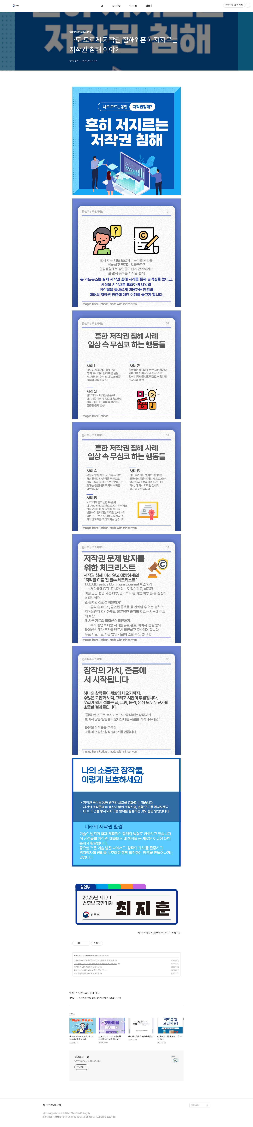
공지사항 (116, 5)
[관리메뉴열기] (248, 5)
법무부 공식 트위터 (198, 1096)
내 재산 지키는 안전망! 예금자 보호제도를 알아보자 (94, 960)
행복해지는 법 (81, 1057)
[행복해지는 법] (16, 6)
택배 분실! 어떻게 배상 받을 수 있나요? (89, 970)
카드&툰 (133, 5)
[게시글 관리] (87, 943)
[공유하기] (83, 943)
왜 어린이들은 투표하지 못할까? (86, 967)
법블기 (149, 5)
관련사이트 (195, 1105)
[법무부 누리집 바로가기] (52, 1105)
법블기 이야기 (79, 955)
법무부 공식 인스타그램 (200, 1100)
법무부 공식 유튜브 (198, 1086)
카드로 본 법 (90, 955)
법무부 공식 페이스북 (199, 1091)
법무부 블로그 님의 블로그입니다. (87, 1061)
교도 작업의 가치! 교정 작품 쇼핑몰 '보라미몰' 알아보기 (95, 964)
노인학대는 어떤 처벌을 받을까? (86, 973)
